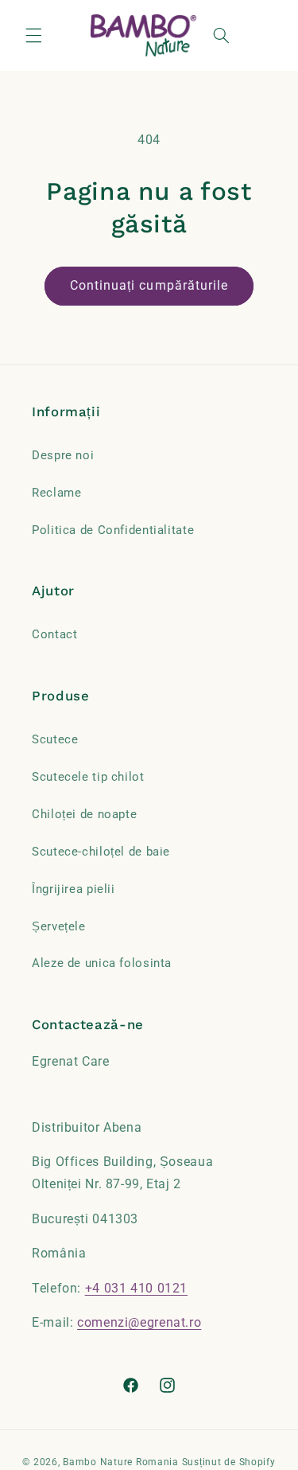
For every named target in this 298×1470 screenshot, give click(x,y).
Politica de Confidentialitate (113, 530)
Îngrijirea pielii (73, 889)
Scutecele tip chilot (88, 777)
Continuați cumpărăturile (149, 285)
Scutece (55, 739)
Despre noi (63, 455)
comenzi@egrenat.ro (139, 1322)
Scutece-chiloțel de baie (101, 851)
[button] (33, 35)
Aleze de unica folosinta (102, 963)
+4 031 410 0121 (136, 1288)
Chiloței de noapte (84, 814)
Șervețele (59, 926)
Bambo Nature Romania (121, 1462)
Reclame (56, 492)
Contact (54, 634)
